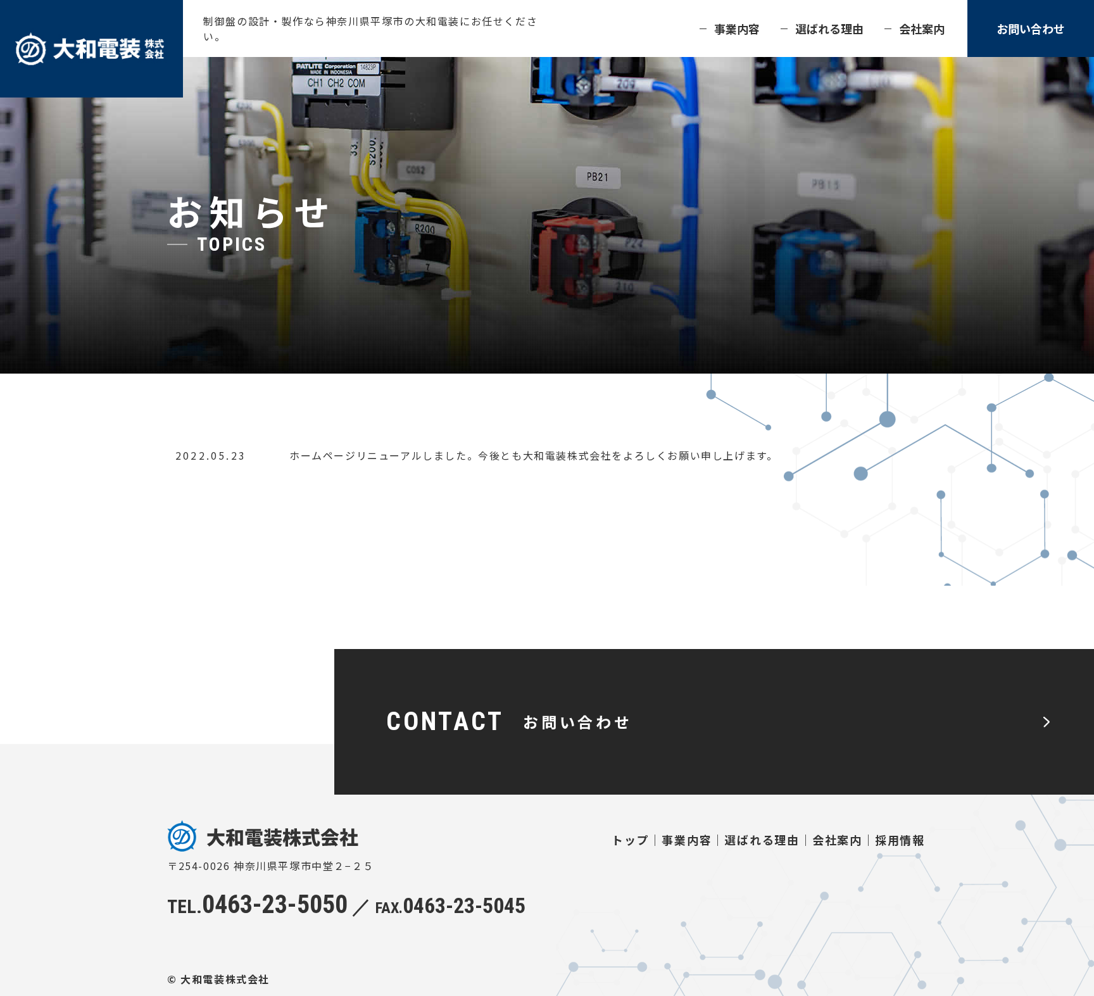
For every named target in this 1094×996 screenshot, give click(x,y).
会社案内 (922, 28)
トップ (630, 839)
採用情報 (900, 839)
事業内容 (737, 28)
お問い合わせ (1031, 28)
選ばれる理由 (829, 28)
